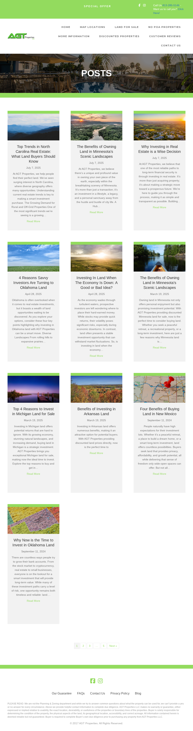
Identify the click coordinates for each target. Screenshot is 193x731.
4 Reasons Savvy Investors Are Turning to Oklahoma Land (33, 283)
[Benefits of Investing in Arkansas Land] (97, 388)
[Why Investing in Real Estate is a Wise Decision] (159, 126)
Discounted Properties (119, 36)
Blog (138, 693)
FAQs (81, 693)
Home (65, 26)
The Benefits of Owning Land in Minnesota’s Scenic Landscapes (96, 151)
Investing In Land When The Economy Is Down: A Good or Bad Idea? (96, 283)
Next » (113, 645)
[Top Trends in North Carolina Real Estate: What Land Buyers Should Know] (33, 126)
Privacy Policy (119, 693)
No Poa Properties (164, 26)
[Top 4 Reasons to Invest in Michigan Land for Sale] (33, 388)
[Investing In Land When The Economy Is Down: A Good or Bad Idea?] (97, 257)
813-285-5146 (170, 5)
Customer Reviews (165, 36)
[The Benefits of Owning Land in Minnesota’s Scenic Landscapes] (97, 126)
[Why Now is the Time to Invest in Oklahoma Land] (33, 520)
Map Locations (92, 26)
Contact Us (171, 45)
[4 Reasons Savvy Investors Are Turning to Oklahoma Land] (33, 257)
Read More (33, 221)
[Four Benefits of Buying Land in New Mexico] (159, 388)
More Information (74, 36)
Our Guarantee (62, 693)
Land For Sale (127, 26)
